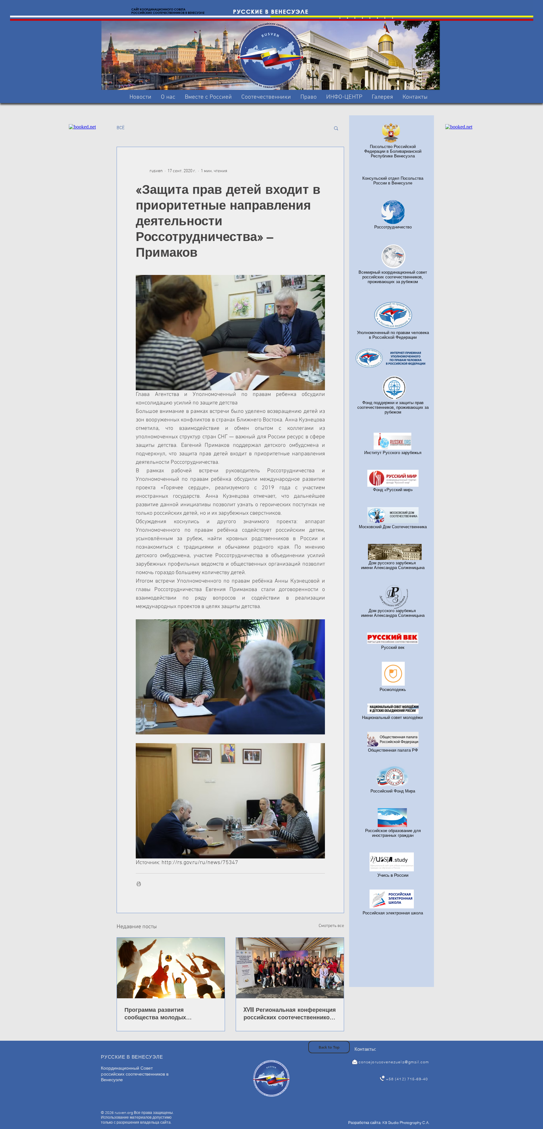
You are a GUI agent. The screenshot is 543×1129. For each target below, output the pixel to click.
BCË (120, 128)
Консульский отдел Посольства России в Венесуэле (392, 180)
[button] (208, 97)
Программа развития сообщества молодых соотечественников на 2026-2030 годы (164, 1013)
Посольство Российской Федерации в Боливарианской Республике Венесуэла (392, 151)
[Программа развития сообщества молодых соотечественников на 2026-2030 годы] (171, 968)
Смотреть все (331, 926)
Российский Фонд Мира (392, 791)
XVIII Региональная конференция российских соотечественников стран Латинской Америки (290, 1013)
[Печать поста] (139, 884)
